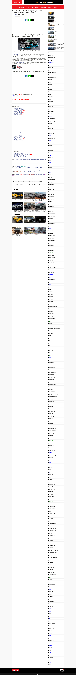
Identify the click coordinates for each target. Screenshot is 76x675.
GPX (49, 618)
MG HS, (30, 171)
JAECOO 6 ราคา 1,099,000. (18, 136)
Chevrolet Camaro (23, 181)
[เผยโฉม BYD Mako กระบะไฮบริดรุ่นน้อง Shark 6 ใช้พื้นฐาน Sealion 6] (51, 13)
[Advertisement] (18, 86)
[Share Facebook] (26, 20)
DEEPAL (42, 5)
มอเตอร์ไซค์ (36, 7)
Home (17, 5)
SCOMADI (50, 645)
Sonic (36, 51)
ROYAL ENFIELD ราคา (52, 643)
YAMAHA (50, 659)
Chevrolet (21, 35)
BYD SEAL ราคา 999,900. (18, 132)
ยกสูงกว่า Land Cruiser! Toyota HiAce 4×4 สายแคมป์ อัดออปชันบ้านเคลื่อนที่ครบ (59, 24)
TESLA (28, 178)
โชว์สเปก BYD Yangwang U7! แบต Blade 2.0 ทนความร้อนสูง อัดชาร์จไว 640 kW (58, 16)
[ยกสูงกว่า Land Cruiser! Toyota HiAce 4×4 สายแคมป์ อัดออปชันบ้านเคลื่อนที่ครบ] (51, 24)
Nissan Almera (30, 159)
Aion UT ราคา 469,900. (17, 114)
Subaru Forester (34, 171)
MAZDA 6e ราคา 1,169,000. (18, 138)
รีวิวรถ (21, 5)
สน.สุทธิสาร (55, 27)
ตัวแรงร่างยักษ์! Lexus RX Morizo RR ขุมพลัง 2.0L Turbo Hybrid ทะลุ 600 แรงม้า (59, 44)
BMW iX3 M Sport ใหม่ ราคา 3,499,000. (20, 156)
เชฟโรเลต (40, 181)
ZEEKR (32, 7)
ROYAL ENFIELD (51, 642)
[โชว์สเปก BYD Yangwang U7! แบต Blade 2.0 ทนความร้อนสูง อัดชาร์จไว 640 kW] (51, 17)
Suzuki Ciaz (44, 159)
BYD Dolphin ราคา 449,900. (18, 113)
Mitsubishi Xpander (22, 170)
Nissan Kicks (32, 167)
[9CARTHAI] (17, 2)
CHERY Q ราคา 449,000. (18, 112)
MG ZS (43, 167)
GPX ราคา (50, 620)
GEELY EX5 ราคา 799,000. (18, 130)
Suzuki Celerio (39, 159)
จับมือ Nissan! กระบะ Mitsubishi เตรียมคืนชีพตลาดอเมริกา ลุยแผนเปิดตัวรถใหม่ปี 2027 (59, 20)
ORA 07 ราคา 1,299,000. (18, 142)
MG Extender (36, 174)
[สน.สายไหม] (51, 40)
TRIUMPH (50, 652)
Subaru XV (14, 168)
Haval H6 (27, 171)
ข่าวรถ (50, 665)
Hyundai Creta (16, 170)
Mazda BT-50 (26, 174)
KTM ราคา (50, 637)
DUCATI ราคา (51, 616)
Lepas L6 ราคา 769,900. (18, 128)
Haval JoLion (23, 167)
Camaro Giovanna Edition (21, 62)
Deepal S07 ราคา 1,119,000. (18, 140)
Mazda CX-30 (37, 167)
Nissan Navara (41, 174)
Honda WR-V (18, 167)
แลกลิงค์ (62, 671)
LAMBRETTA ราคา (51, 640)
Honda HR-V (28, 167)
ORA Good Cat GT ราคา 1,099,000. (19, 137)
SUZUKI (25, 178)
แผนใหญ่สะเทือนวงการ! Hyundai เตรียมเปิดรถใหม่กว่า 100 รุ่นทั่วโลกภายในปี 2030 (59, 48)
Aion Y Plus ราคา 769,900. (18, 129)
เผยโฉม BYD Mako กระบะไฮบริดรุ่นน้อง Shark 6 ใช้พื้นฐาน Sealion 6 (59, 12)
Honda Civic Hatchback (24, 164)
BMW (50, 611)
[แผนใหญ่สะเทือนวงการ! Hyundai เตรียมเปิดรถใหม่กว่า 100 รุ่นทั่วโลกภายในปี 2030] (51, 48)
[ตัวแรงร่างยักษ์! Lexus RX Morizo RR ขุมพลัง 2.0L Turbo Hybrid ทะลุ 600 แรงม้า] (51, 44)
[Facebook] (61, 670)
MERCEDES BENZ (21, 7)
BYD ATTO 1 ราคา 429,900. (18, 111)
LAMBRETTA (50, 638)
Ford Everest (16, 173)
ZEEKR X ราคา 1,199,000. (18, 139)
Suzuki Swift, (35, 159)
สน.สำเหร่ (55, 31)
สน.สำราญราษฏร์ (56, 35)
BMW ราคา (50, 613)
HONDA (50, 5)
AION (34, 5)
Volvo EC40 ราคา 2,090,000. (18, 153)
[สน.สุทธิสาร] (51, 28)
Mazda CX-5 (23, 171)
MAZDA (59, 5)
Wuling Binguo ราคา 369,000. (18, 108)
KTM (50, 635)
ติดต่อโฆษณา (55, 7)
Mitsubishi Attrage (25, 159)
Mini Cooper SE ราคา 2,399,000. (19, 155)
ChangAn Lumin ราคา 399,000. (19, 109)
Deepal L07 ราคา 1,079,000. (18, 135)
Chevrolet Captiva (29, 181)
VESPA (50, 655)
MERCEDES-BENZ (15, 178)
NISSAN (22, 178)
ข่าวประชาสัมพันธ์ (43, 7)
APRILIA (50, 604)
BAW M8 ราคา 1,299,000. (18, 143)
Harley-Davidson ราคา (52, 623)
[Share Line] (29, 20)
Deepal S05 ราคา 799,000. (18, 131)
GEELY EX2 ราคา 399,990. (18, 110)
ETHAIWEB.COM (46, 674)
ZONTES (50, 662)
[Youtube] (63, 670)
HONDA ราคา (51, 630)
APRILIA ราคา (51, 606)
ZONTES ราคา (51, 664)
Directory (49, 7)
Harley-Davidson (51, 621)
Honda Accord (18, 166)
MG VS (41, 167)
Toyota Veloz (42, 170)
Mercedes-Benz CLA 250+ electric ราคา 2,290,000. (22, 154)
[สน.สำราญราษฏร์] (51, 36)
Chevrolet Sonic (34, 181)
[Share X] (32, 20)
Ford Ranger (17, 174)
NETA (20, 178)
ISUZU (55, 5)
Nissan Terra (33, 173)
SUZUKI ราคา (51, 650)
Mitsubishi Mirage (19, 159)
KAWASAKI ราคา (51, 633)
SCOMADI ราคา (51, 647)
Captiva (16, 181)
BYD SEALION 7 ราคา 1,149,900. (19, 141)
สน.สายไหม (55, 39)
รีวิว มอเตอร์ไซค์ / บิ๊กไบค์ (27, 5)
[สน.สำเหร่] (51, 32)
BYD (37, 5)
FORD (46, 5)
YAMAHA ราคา (51, 660)
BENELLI (50, 608)
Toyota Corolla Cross (19, 168)
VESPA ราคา (51, 657)
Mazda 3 (29, 164)
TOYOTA (27, 7)
